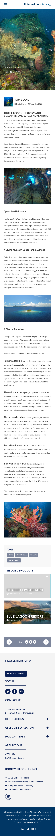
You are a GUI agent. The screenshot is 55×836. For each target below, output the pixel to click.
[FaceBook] (14, 692)
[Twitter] (8, 692)
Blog (15, 67)
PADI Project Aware (14, 758)
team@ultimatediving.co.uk (21, 712)
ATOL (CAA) (10, 754)
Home (7, 67)
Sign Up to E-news (16, 673)
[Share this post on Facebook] (30, 642)
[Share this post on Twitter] (26, 642)
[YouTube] (34, 642)
